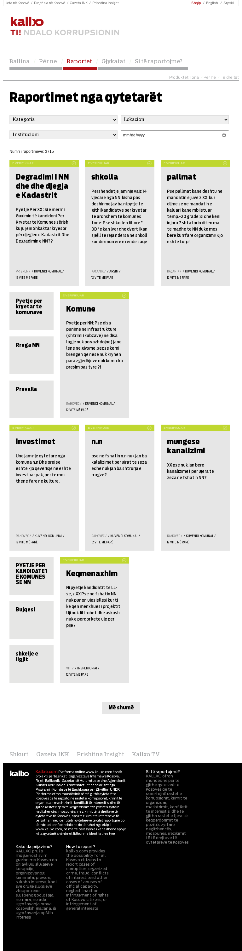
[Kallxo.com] (64, 26)
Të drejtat (230, 77)
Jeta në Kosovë (17, 3)
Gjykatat (113, 62)
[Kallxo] (19, 774)
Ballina (19, 62)
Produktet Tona (184, 77)
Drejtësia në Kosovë (49, 3)
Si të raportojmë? (158, 62)
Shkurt (18, 755)
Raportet (79, 62)
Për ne (48, 62)
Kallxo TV (146, 755)
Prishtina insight (105, 3)
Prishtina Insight (100, 755)
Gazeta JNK (79, 3)
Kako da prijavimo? (34, 847)
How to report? (80, 847)
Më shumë (121, 707)
